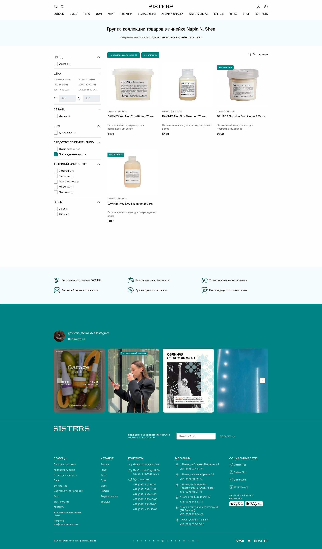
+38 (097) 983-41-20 (144, 494)
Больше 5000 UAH (88, 89)
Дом (103, 480)
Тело (103, 475)
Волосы (105, 464)
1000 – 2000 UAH (87, 79)
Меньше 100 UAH (62, 79)
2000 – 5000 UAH (87, 84)
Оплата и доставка (65, 464)
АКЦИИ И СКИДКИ (172, 13)
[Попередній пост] (59, 380)
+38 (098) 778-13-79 (191, 469)
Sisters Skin (240, 472)
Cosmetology (241, 487)
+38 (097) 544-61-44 (191, 501)
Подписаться (76, 339)
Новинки (105, 490)
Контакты (59, 506)
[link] (266, 6)
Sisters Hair (240, 464)
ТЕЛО (86, 13)
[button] (123, 55)
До (79, 98)
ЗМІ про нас (60, 485)
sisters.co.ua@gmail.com (146, 464)
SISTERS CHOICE (198, 13)
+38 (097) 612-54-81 (144, 484)
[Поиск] (62, 6)
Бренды (105, 501)
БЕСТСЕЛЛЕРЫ (146, 13)
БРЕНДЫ (219, 13)
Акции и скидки (109, 496)
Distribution (240, 479)
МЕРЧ (111, 13)
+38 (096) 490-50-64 (145, 509)
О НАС (233, 13)
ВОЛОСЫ (59, 13)
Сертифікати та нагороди (68, 490)
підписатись (227, 436)
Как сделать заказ (64, 469)
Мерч (104, 485)
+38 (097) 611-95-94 (191, 479)
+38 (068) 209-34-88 (192, 514)
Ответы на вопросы (65, 475)
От (55, 98)
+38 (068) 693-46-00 (145, 499)
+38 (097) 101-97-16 (191, 491)
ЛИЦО (73, 13)
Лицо (103, 469)
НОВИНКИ (126, 13)
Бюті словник (61, 501)
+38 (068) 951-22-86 (144, 504)
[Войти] (258, 6)
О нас (57, 480)
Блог (56, 496)
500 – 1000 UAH (61, 89)
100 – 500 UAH (61, 84)
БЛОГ (246, 13)
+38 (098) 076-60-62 (192, 524)
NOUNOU (122, 111)
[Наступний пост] (262, 380)
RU (56, 6)
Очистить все (150, 55)
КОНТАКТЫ (261, 13)
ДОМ (99, 13)
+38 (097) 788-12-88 (144, 489)
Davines (112, 111)
